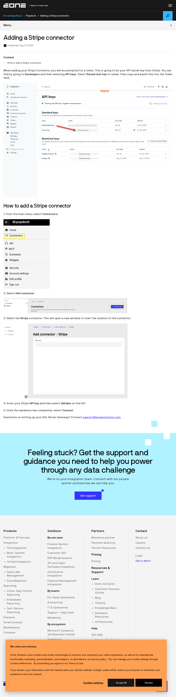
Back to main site (39, 5)
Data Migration (17, 580)
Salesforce (54, 639)
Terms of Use (76, 663)
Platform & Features (16, 537)
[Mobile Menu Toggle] (170, 5)
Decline (149, 682)
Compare (9, 632)
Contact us (142, 548)
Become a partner (103, 537)
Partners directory (103, 542)
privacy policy (99, 659)
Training (100, 603)
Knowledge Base (12, 16)
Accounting (54, 602)
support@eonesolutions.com (101, 417)
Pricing (95, 561)
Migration (9, 566)
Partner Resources (103, 548)
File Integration (16, 548)
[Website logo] (14, 5)
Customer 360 (56, 553)
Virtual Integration (19, 561)
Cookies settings (93, 682)
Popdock (9, 617)
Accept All (121, 682)
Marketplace (11, 627)
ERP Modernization (59, 558)
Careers (140, 542)
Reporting (9, 585)
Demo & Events (105, 583)
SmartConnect (13, 622)
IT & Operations (57, 607)
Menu (7, 25)
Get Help (97, 634)
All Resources (104, 621)
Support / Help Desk (60, 612)
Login (138, 555)
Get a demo (143, 560)
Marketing (54, 617)
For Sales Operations (61, 597)
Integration (10, 542)
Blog (98, 597)
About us (141, 537)
